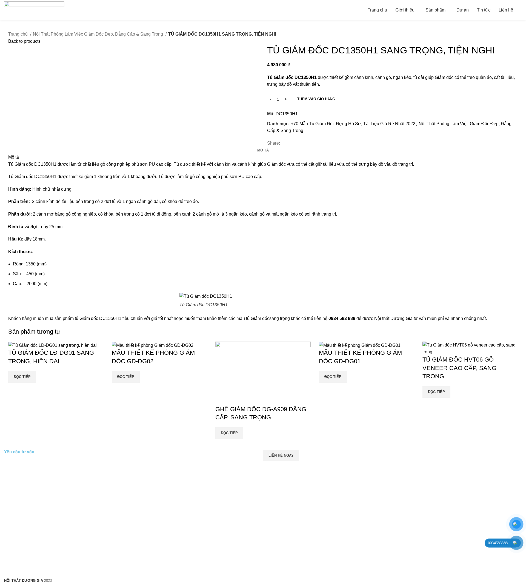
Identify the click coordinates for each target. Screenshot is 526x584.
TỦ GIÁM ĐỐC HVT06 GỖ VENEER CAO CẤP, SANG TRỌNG (459, 368)
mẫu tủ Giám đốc (252, 318)
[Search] (520, 9)
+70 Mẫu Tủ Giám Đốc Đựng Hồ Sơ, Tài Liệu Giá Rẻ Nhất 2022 (353, 123)
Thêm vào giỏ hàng (316, 99)
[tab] (263, 150)
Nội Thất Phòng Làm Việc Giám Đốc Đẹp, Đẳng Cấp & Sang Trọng (98, 34)
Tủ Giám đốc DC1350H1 (32, 164)
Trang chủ (18, 34)
